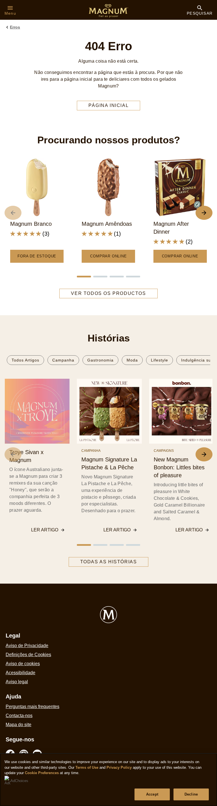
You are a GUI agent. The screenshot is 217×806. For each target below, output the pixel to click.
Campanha (63, 360)
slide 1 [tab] (84, 276)
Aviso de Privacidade (27, 645)
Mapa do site (18, 724)
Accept (152, 794)
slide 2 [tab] (100, 276)
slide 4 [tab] (133, 276)
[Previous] (13, 454)
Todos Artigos (25, 360)
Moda (132, 360)
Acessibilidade (20, 672)
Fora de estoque (37, 256)
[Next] (204, 454)
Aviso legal (17, 681)
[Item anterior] (13, 213)
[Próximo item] (204, 213)
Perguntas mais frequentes (32, 706)
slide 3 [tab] (117, 276)
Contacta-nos (19, 715)
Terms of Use (86, 767)
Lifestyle (159, 360)
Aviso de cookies (23, 663)
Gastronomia (100, 360)
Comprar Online (108, 256)
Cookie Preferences (42, 773)
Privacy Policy (119, 767)
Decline (191, 794)
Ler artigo (44, 529)
